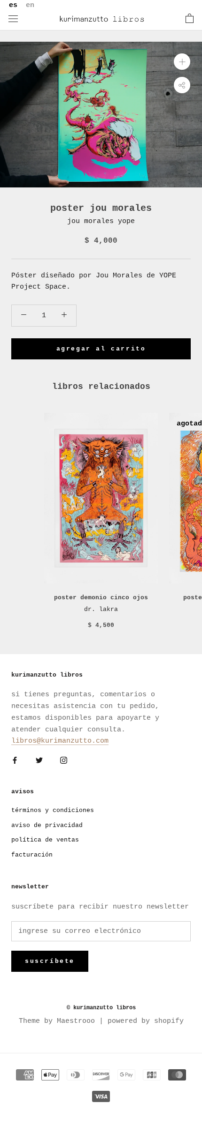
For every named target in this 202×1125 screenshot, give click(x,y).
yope (126, 221)
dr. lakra (101, 609)
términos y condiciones (52, 810)
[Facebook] (14, 761)
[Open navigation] (13, 18)
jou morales (90, 221)
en (30, 5)
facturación (32, 854)
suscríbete (50, 961)
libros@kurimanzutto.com (60, 741)
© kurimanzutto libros (101, 1008)
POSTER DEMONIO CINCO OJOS (101, 597)
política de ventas (45, 839)
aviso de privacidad (47, 825)
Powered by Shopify (146, 1021)
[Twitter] (39, 761)
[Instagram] (63, 761)
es (13, 5)
